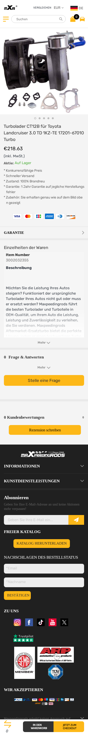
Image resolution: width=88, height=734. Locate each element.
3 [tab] (44, 118)
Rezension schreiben (45, 430)
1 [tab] (35, 118)
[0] (73, 19)
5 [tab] (53, 118)
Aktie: (9, 163)
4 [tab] (48, 118)
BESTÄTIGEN (18, 595)
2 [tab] (40, 118)
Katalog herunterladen (42, 543)
